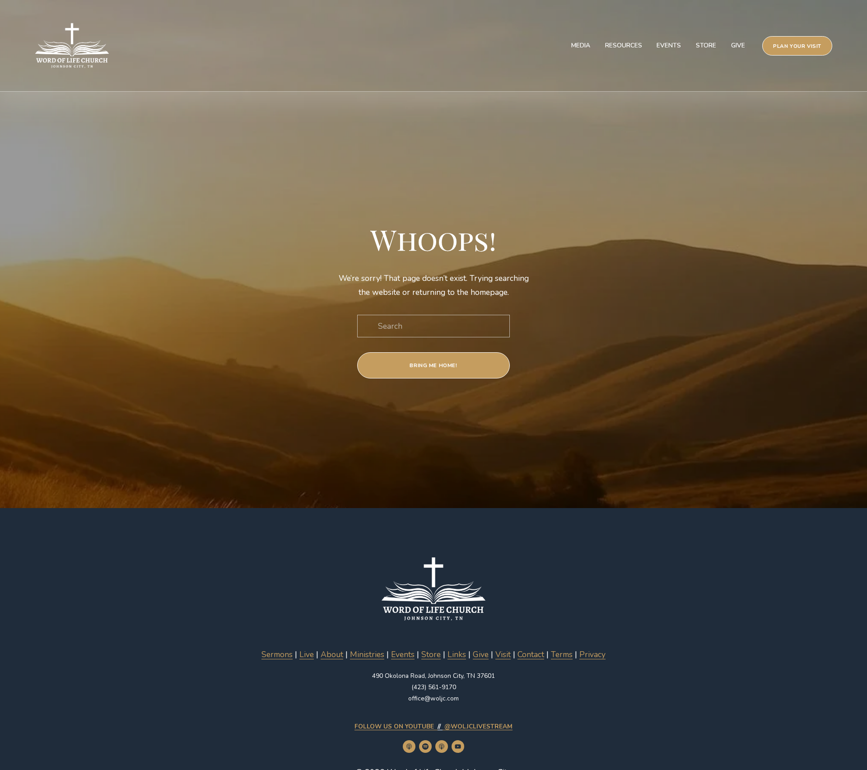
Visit (503, 654)
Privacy (592, 654)
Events (669, 45)
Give (738, 45)
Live (306, 654)
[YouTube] (458, 746)
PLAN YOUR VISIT (797, 46)
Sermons (277, 654)
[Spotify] (425, 746)
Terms (562, 654)
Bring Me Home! (433, 365)
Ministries (367, 654)
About (332, 654)
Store (706, 45)
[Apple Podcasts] (409, 746)
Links (456, 654)
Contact (530, 654)
